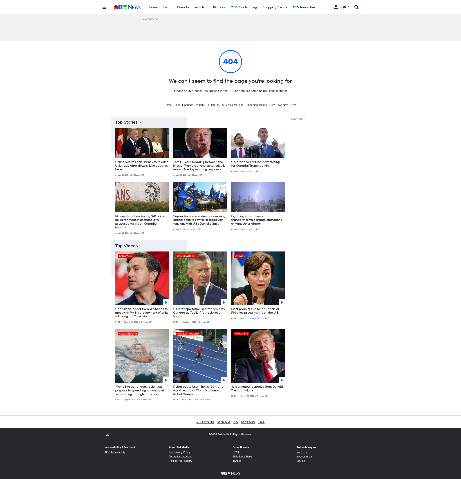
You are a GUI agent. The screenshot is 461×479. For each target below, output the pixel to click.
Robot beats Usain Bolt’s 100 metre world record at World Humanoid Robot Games (198, 390)
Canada (183, 7)
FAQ (235, 421)
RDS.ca (300, 460)
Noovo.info (302, 452)
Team (261, 421)
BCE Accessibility (115, 452)
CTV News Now (304, 7)
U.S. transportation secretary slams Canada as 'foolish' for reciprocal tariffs (199, 312)
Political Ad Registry (180, 460)
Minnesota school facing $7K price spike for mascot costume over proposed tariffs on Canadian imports (139, 222)
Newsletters (248, 421)
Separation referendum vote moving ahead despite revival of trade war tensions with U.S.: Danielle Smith (199, 220)
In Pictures (217, 7)
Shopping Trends (275, 7)
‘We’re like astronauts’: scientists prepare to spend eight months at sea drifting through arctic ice (139, 390)
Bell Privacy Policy (179, 452)
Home (153, 7)
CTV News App (205, 421)
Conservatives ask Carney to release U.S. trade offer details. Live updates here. (141, 165)
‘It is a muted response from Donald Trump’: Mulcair (257, 388)
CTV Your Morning (244, 7)
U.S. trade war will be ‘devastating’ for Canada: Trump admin (255, 164)
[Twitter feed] (107, 434)
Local (167, 7)
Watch (199, 7)
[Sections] (104, 7)
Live (293, 104)
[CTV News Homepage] (127, 7)
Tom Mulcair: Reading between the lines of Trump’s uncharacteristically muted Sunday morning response (199, 165)
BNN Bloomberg (242, 456)
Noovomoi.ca (304, 456)
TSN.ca (237, 460)
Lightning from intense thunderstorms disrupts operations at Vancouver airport (256, 220)
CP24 (236, 452)
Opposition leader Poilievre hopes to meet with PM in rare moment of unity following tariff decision (141, 312)
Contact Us (223, 421)
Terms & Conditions (180, 456)
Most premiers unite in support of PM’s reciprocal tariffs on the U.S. (255, 311)
